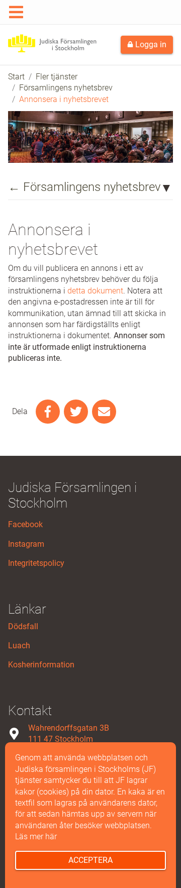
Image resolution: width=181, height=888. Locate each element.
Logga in (149, 44)
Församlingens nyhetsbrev (66, 87)
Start (16, 76)
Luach (19, 645)
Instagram (26, 544)
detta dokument (95, 290)
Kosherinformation (41, 664)
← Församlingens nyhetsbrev (84, 187)
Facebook (25, 524)
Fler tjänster (56, 76)
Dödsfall (23, 626)
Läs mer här (36, 836)
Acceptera (90, 860)
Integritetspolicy (36, 563)
